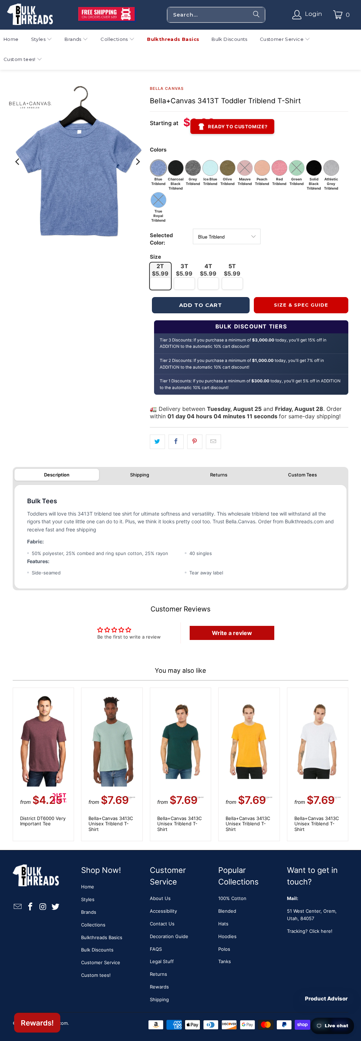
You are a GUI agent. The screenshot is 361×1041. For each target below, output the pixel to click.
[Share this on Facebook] (176, 442)
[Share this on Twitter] (157, 442)
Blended (227, 911)
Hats (223, 923)
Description (56, 475)
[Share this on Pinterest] (194, 442)
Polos (224, 949)
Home (87, 886)
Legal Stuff (162, 961)
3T (184, 270)
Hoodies (227, 936)
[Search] (256, 15)
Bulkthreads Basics (101, 937)
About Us (160, 898)
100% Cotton (232, 898)
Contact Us (162, 923)
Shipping (139, 475)
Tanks (224, 961)
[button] (41, 40)
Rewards (159, 987)
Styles (87, 899)
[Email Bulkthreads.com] (18, 907)
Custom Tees (302, 475)
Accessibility (163, 911)
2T (160, 270)
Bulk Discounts (97, 950)
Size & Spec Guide (301, 305)
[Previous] (18, 161)
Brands (88, 912)
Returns (218, 475)
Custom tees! (96, 975)
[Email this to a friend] (213, 442)
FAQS (156, 949)
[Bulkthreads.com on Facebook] (30, 907)
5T (232, 270)
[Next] (137, 161)
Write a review (232, 632)
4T (208, 270)
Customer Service (100, 962)
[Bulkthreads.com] (30, 15)
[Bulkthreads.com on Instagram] (43, 907)
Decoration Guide (169, 936)
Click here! (320, 931)
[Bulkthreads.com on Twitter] (55, 907)
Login (313, 13)
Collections (93, 925)
